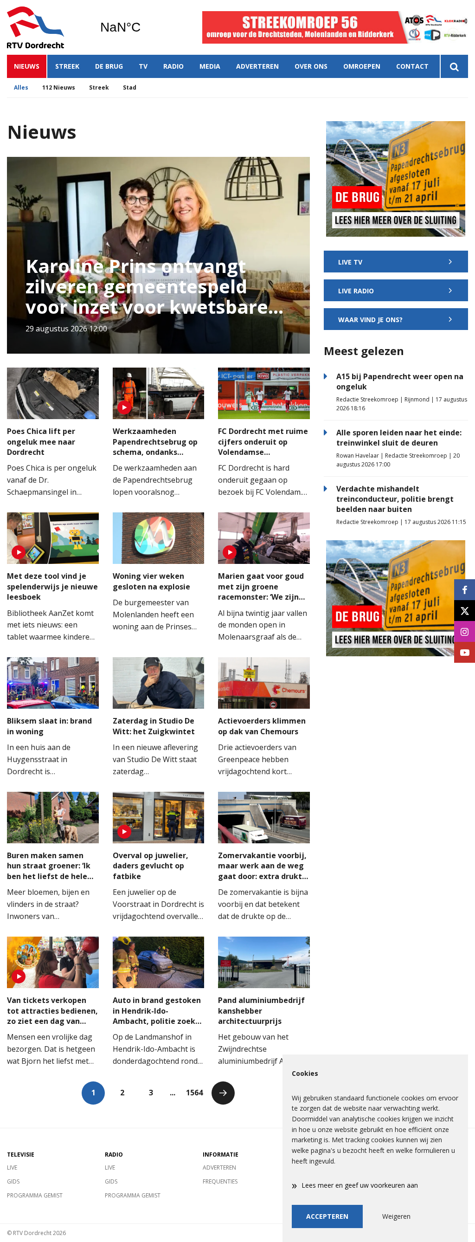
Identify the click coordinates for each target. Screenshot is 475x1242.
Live (12, 1167)
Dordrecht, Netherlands (144, 27)
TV (143, 66)
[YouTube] (464, 652)
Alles (21, 87)
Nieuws (26, 66)
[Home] (46, 27)
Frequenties (220, 1181)
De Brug (109, 66)
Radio (173, 66)
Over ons (311, 66)
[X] (464, 610)
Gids (13, 1181)
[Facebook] (464, 589)
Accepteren (327, 1216)
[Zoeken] (454, 66)
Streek (67, 66)
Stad (129, 87)
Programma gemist (35, 1195)
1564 (194, 1092)
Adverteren (257, 66)
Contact (412, 66)
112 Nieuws (58, 87)
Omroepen (361, 66)
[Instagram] (464, 631)
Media (209, 66)
